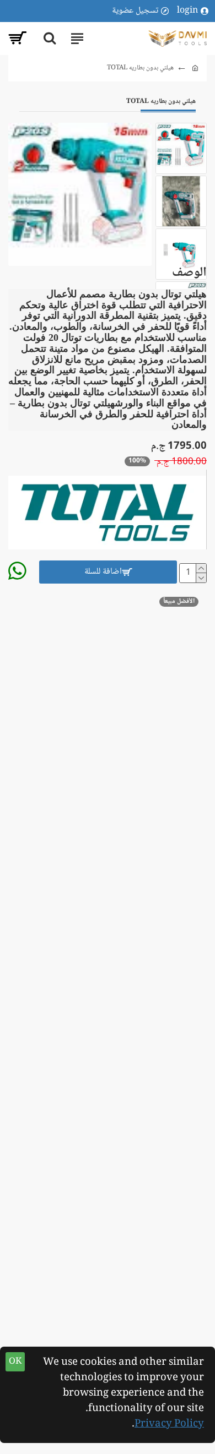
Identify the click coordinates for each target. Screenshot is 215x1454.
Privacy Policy (169, 1424)
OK (15, 1361)
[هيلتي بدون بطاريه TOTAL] (80, 194)
